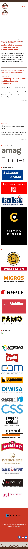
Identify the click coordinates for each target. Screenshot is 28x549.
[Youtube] (22, 537)
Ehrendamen (4, 41)
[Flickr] (26, 537)
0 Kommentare (6, 64)
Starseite (3, 42)
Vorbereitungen (11, 42)
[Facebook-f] (19, 537)
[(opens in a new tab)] (14, 155)
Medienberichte (12, 41)
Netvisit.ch (17, 526)
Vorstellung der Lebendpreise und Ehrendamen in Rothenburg (13, 81)
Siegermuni (19, 41)
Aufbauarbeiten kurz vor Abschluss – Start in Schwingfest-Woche (11, 47)
